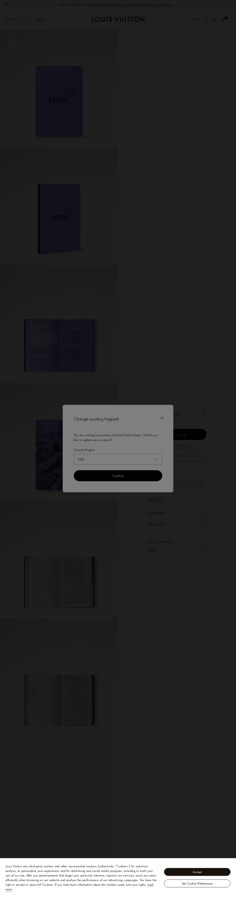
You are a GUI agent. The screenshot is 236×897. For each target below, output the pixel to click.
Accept (197, 872)
